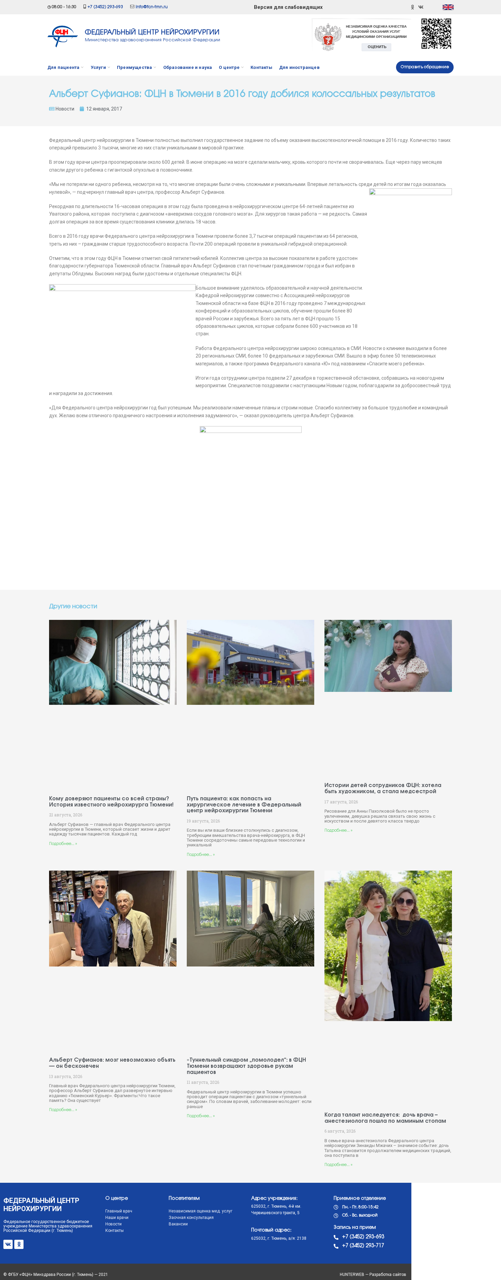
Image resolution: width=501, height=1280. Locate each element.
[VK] (421, 7)
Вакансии (178, 1224)
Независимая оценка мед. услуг (200, 1211)
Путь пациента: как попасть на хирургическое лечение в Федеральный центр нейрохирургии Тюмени (244, 804)
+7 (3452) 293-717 (363, 1245)
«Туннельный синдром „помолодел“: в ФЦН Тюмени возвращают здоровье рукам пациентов (246, 1066)
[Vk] (8, 1244)
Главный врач (118, 1211)
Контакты (114, 1230)
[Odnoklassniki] (412, 7)
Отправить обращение (425, 67)
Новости (65, 109)
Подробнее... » (63, 844)
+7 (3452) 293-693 (105, 7)
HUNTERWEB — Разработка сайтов (373, 1274)
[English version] (448, 7)
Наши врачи (116, 1217)
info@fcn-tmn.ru (152, 7)
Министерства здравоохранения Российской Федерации (152, 40)
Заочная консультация (191, 1217)
